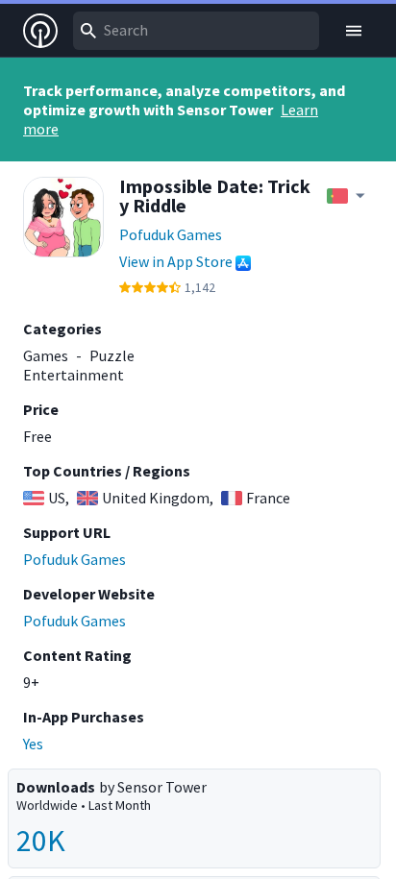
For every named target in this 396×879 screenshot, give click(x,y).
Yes (33, 743)
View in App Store (176, 261)
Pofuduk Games (170, 234)
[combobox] (196, 31)
